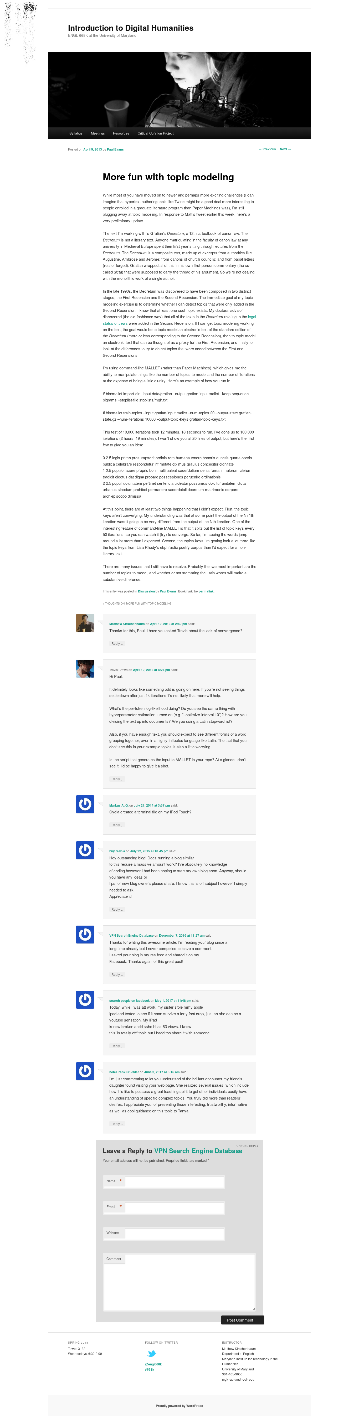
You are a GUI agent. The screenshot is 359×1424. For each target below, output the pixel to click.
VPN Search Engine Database (131, 935)
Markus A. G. (119, 805)
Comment (113, 1258)
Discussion (146, 591)
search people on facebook (129, 1000)
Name (114, 1181)
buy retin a (117, 851)
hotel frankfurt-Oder (124, 1072)
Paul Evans (115, 149)
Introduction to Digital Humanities (131, 27)
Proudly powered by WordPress (179, 1405)
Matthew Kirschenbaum (127, 623)
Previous (267, 149)
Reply (117, 643)
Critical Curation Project (156, 133)
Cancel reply (247, 1146)
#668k (149, 1369)
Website (112, 1232)
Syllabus (76, 133)
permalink (206, 591)
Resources (121, 133)
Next (285, 149)
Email (114, 1207)
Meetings (98, 133)
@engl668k (153, 1364)
